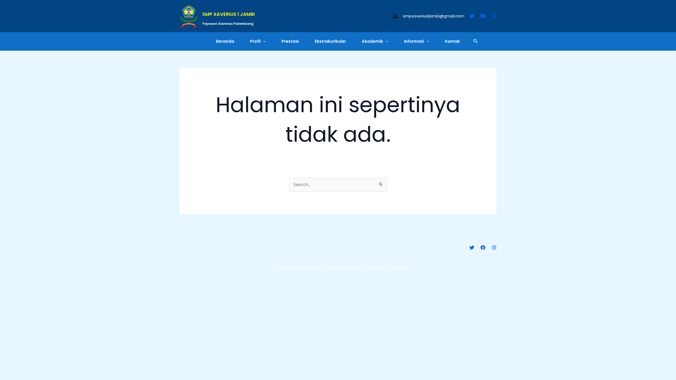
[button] (263, 41)
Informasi (414, 41)
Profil (255, 41)
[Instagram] (494, 16)
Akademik (372, 41)
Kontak (452, 41)
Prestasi (290, 41)
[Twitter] (472, 16)
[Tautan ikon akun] (395, 16)
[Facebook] (483, 16)
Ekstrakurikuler (330, 41)
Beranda (225, 41)
